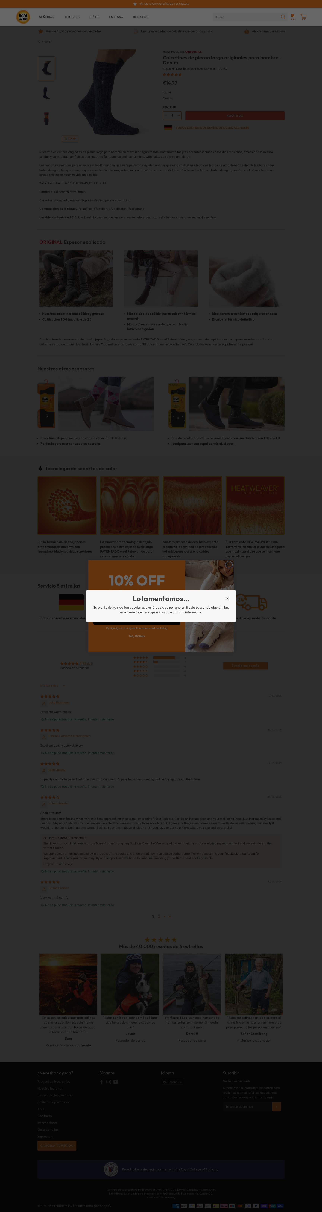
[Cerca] (227, 598)
